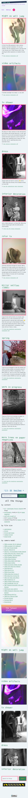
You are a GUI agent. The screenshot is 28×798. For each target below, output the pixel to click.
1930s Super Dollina (9, 563)
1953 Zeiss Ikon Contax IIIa (11, 576)
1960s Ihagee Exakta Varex (11, 581)
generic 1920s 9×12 (9, 549)
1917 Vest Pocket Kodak (10, 548)
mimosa (12, 228)
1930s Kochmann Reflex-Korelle (13, 564)
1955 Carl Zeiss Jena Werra (11, 577)
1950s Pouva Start (9, 572)
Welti (19, 561)
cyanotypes (10, 508)
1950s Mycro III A (9, 570)
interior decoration (13, 194)
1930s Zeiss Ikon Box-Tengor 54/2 (13, 553)
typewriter (7, 521)
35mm (4, 228)
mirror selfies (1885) (10, 286)
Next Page (19, 490)
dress (5, 151)
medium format (8, 534)
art (5, 508)
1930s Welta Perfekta (10, 559)
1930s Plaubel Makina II (10, 557)
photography (13, 55)
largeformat (11, 329)
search (22, 778)
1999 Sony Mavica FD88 (11, 596)
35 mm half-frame (9, 533)
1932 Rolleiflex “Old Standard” (12, 555)
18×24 (4, 329)
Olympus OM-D (8, 600)
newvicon (8, 55)
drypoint (21, 508)
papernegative (18, 329)
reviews (10, 518)
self (17, 55)
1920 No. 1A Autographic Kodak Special (15, 551)
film (6, 186)
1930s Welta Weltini (9, 561)
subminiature (7, 529)
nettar (16, 186)
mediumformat (11, 186)
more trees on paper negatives (13, 438)
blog (4, 55)
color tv (7, 236)
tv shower (7, 102)
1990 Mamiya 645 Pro (10, 594)
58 (11, 490)
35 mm (6, 531)
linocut (16, 508)
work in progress (12, 387)
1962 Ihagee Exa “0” (9, 579)
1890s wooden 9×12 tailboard (12, 546)
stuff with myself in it (10, 516)
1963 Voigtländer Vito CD (11, 583)
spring (5, 338)
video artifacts (11, 63)
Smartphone (7, 602)
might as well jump (13, 16)
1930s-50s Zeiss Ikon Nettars (12, 566)
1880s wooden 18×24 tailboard (12, 544)
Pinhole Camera (8, 598)
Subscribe (22, 495)
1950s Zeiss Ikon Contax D (11, 574)
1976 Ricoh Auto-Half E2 (11, 589)
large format (7, 536)
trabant (19, 520)
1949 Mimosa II (8, 568)
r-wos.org (5, 2)
